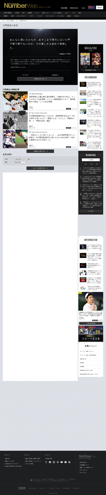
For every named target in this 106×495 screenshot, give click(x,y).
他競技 (68, 16)
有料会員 (99, 7)
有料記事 (77, 16)
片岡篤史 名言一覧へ (39, 78)
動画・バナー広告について (86, 467)
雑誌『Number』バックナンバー (33, 461)
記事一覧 (7, 458)
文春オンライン (42, 488)
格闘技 (5, 16)
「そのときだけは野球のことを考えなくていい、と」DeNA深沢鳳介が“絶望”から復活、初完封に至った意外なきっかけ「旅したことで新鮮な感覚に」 (92, 170)
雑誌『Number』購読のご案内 (33, 458)
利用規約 (82, 362)
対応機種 (82, 366)
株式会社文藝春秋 (33, 488)
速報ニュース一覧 (9, 461)
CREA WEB (51, 488)
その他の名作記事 (90, 323)
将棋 (12, 16)
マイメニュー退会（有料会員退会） (88, 355)
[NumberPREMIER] (91, 7)
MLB (23, 12)
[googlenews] (65, 462)
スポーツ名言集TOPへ (39, 168)
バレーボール (60, 16)
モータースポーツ (21, 16)
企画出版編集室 (65, 488)
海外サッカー (45, 12)
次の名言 (55, 75)
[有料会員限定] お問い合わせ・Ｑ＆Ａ (89, 374)
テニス (73, 12)
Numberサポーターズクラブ (12, 463)
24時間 (91, 164)
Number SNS (49, 458)
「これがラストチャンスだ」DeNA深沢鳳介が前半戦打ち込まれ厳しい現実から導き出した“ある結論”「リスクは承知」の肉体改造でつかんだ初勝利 (92, 179)
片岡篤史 (62, 54)
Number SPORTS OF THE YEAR (13, 466)
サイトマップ (83, 472)
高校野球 (30, 12)
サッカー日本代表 (57, 12)
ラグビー (31, 16)
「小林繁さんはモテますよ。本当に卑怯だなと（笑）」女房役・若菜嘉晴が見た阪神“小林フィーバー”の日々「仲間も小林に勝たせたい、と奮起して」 (92, 196)
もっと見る (90, 211)
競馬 (80, 12)
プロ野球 (17, 12)
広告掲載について (84, 465)
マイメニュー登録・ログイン (87, 351)
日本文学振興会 (75, 488)
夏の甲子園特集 (8, 12)
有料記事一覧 (83, 359)
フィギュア (39, 16)
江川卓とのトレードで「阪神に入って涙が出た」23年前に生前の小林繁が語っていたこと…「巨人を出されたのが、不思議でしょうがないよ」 (92, 187)
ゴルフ (66, 12)
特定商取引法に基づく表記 (86, 370)
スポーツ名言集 (10, 20)
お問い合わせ (83, 462)
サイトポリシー (84, 470)
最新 (85, 164)
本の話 (58, 488)
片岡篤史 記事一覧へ (39, 151)
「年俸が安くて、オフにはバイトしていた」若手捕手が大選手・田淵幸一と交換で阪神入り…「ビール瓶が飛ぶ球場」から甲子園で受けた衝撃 (92, 204)
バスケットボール (50, 16)
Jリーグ (37, 12)
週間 (97, 164)
